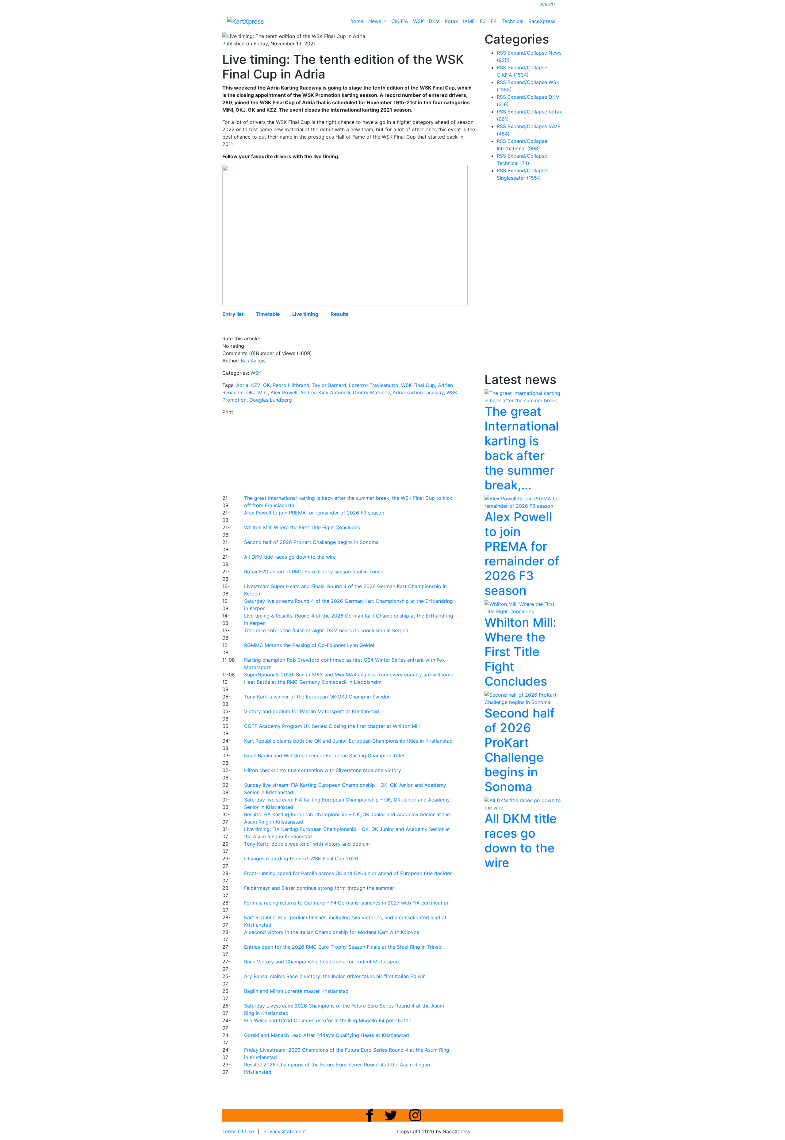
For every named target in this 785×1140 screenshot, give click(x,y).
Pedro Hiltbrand (291, 385)
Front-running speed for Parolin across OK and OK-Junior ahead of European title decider (348, 873)
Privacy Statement (284, 1131)
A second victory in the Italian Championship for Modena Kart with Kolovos (331, 932)
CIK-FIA (399, 21)
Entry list (232, 314)
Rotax (451, 21)
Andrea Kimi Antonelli (325, 392)
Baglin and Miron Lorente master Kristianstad (296, 991)
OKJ (250, 392)
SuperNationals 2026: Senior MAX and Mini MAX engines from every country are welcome (348, 674)
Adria (242, 385)
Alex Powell (283, 392)
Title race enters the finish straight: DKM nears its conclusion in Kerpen (326, 630)
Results (340, 314)
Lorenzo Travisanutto (373, 385)
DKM (434, 21)
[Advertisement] (371, 454)
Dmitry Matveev (371, 392)
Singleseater (519, 178)
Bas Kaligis (253, 361)
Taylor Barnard (329, 385)
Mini (263, 392)
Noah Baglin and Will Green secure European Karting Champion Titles (324, 755)
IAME (469, 21)
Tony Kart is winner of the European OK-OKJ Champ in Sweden (317, 697)
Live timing (305, 314)
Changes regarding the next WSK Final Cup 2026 (301, 858)
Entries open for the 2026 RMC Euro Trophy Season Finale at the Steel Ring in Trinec (342, 947)
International (518, 148)
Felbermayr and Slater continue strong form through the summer (319, 888)
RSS (501, 53)
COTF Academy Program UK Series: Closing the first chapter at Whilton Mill (332, 726)
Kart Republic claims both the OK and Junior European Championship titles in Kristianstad (348, 741)
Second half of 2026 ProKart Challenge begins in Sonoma (311, 542)
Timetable (268, 314)
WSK (418, 21)
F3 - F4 (488, 21)
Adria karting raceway (418, 392)
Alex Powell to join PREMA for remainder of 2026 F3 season (314, 513)
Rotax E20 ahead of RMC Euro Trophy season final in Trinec (313, 571)
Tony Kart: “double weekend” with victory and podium (307, 844)
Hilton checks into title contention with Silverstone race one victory (322, 770)
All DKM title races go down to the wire (290, 557)
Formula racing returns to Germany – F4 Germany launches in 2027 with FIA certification (347, 903)
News (375, 21)
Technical (512, 21)
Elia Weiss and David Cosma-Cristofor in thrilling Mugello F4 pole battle (327, 1020)
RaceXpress (541, 21)
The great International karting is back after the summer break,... (521, 448)
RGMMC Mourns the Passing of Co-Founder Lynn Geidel (309, 645)
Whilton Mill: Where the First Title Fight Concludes (302, 527)
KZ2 (255, 385)
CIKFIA (513, 75)
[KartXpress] (245, 21)
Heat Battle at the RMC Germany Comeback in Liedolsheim (312, 682)
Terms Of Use (238, 1131)
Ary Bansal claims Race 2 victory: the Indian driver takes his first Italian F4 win (335, 976)
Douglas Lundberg (270, 400)
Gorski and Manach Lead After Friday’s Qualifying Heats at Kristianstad (326, 1035)
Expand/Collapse (527, 53)
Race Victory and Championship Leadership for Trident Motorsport (322, 961)
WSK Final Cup (418, 385)
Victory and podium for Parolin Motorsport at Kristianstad (311, 711)
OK (266, 385)
